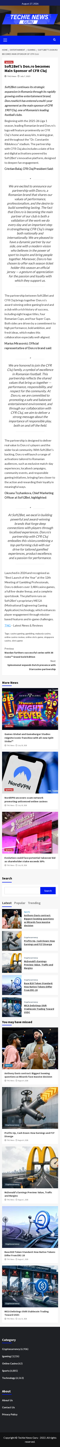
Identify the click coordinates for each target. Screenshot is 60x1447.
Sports (27, 912)
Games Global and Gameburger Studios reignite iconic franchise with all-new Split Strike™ (28, 737)
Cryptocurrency (31, 937)
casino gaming (17, 633)
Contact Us (8, 1407)
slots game (17, 640)
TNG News (11, 76)
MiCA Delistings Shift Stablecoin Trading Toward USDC (39, 1009)
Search (7, 878)
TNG (7, 625)
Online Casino (10, 1363)
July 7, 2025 (25, 76)
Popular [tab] (19, 903)
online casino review (14, 637)
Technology (8, 1377)
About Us (7, 1400)
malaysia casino (43, 633)
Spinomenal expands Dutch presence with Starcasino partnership (31, 665)
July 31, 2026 (22, 1319)
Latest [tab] (7, 903)
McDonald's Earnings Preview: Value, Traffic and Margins (38, 965)
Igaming (8, 62)
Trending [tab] (34, 903)
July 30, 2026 (22, 745)
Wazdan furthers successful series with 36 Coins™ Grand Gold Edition (28, 652)
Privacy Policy (9, 1414)
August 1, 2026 (23, 1200)
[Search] (54, 40)
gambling (29, 633)
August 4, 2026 (23, 1081)
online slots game (34, 637)
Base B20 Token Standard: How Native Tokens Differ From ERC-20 (38, 987)
